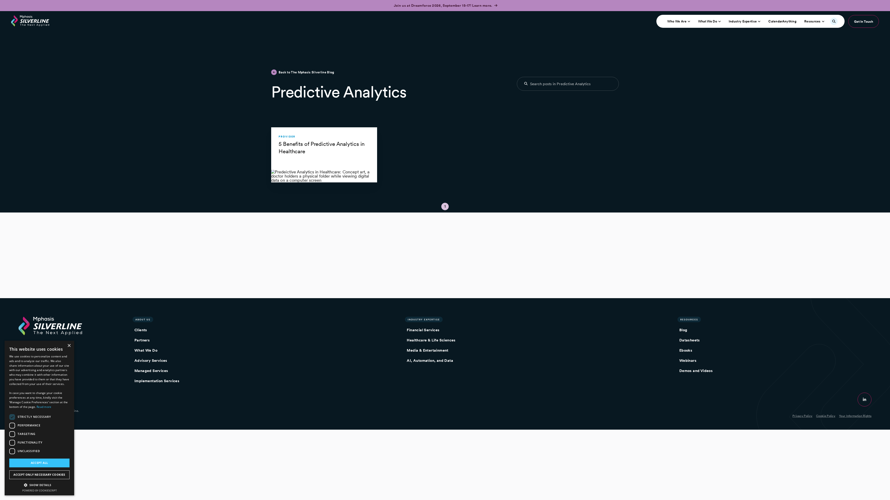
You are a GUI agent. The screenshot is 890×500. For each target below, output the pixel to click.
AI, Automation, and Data (430, 360)
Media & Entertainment (427, 350)
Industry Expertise (743, 21)
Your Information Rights (855, 416)
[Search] (834, 21)
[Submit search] (526, 83)
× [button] (69, 345)
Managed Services (151, 371)
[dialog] (39, 418)
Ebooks (685, 350)
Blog (683, 330)
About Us (142, 319)
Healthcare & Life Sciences (431, 340)
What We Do (707, 21)
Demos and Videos (696, 371)
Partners (142, 340)
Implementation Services (156, 381)
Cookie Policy (825, 416)
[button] (39, 485)
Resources (812, 21)
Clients (140, 330)
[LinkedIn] (864, 399)
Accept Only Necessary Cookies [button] (39, 475)
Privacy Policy (802, 416)
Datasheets (689, 340)
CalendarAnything (782, 21)
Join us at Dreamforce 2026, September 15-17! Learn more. (443, 5)
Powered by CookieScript (39, 490)
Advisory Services (150, 360)
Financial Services (423, 330)
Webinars (687, 360)
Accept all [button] (39, 463)
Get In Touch (863, 21)
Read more (44, 407)
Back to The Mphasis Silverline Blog (306, 72)
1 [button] (445, 206)
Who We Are (677, 21)
